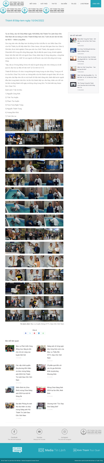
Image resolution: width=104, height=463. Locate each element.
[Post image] (9, 348)
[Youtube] (39, 432)
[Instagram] (64, 432)
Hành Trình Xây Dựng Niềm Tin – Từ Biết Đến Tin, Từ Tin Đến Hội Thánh (87, 76)
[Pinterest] (34, 333)
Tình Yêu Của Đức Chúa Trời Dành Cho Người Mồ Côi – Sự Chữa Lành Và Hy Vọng (87, 59)
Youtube (39, 437)
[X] (30, 333)
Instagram (64, 437)
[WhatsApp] (43, 333)
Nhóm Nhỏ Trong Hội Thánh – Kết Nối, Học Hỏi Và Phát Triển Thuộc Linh (87, 41)
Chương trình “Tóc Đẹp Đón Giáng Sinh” (55, 405)
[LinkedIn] (39, 333)
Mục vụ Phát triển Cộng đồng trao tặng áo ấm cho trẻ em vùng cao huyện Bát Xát (24, 350)
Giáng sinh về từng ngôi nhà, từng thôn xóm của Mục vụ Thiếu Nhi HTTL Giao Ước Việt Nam (55, 352)
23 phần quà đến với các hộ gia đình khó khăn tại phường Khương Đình (54, 369)
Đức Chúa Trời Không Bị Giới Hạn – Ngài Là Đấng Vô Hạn (87, 50)
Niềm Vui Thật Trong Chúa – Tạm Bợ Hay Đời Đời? (87, 68)
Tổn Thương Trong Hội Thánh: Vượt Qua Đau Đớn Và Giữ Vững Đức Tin (86, 85)
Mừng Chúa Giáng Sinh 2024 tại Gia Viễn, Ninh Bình (55, 390)
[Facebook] (26, 333)
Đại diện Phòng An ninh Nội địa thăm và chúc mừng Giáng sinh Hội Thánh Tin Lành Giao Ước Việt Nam (24, 409)
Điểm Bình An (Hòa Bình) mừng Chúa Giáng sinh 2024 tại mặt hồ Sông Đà (24, 391)
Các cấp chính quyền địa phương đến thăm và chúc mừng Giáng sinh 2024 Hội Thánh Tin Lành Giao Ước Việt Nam (24, 372)
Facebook (14, 437)
